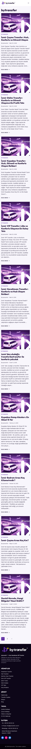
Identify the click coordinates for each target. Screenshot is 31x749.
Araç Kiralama (5, 687)
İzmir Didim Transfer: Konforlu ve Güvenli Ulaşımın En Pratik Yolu (12, 100)
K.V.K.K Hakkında (5, 716)
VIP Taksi (3, 685)
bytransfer (4, 34)
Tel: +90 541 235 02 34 (8, 723)
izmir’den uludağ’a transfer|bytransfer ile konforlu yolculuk (12, 357)
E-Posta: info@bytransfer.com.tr (10, 725)
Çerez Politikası (5, 711)
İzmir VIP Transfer (6, 678)
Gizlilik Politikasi (5, 709)
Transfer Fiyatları (5, 697)
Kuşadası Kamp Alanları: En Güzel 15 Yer (15, 418)
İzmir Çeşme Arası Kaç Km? (15, 540)
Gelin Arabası (4, 683)
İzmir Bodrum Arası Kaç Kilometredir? (13, 479)
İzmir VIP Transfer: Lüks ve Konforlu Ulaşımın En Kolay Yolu (14, 228)
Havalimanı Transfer (6, 671)
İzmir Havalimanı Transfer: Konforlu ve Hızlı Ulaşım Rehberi (14, 291)
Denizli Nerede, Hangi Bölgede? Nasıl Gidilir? (12, 599)
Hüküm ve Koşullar (6, 714)
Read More (5, 69)
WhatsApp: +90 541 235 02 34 (10, 728)
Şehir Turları (4, 680)
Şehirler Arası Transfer (7, 676)
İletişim (3, 699)
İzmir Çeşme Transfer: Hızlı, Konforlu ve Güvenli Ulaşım (15, 38)
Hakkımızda (4, 695)
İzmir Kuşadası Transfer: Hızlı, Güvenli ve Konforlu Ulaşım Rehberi (13, 163)
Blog (2, 702)
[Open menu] (28, 3)
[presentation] (15, 22)
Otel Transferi (5, 674)
